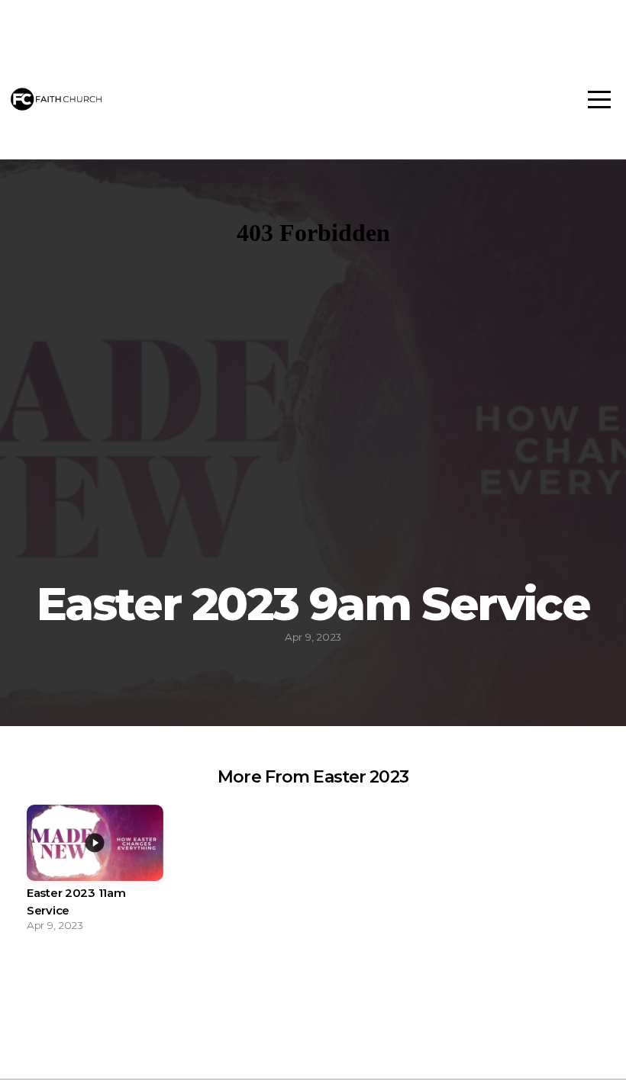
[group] (95, 872)
